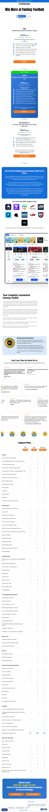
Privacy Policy (11, 807)
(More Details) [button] (24, 41)
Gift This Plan (24, 69)
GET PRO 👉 (24, 61)
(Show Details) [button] (24, 135)
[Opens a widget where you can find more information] (4, 809)
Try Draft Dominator (16, 794)
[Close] (47, 801)
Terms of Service (19, 807)
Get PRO (25, 449)
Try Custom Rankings (33, 794)
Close (46, 809)
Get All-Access (42, 449)
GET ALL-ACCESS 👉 (24, 156)
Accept (42, 809)
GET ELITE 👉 (24, 111)
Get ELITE (34, 449)
